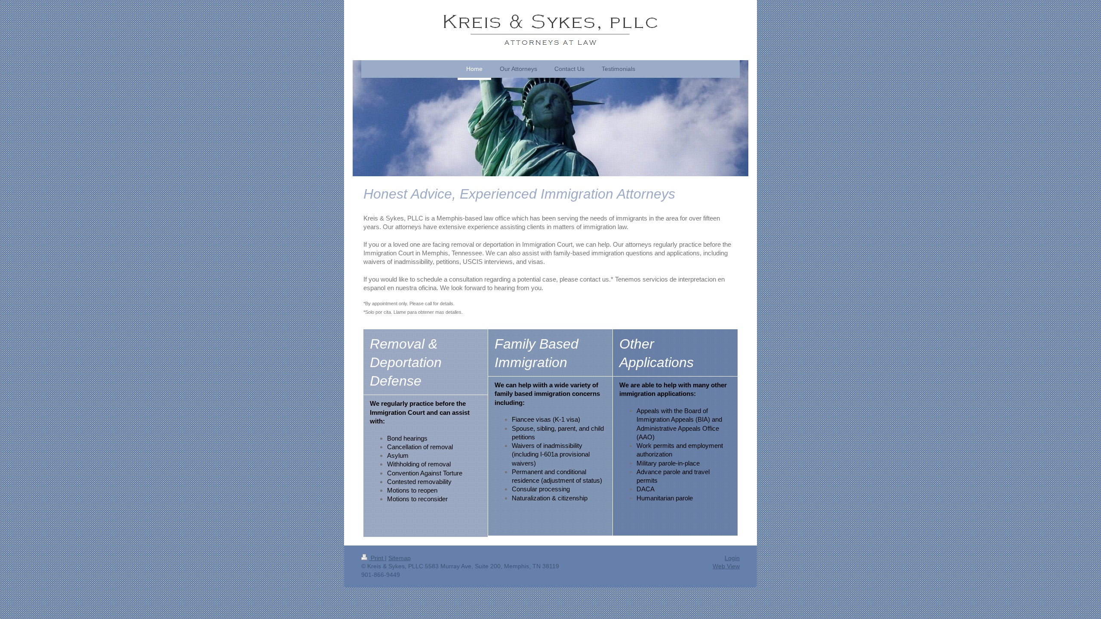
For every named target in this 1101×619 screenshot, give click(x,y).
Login (732, 558)
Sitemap (399, 558)
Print (377, 558)
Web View (726, 566)
